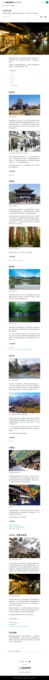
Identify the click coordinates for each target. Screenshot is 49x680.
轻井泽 (12, 78)
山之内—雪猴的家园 (14, 85)
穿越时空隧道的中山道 (13, 525)
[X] (19, 661)
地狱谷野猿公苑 (12, 624)
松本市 (12, 74)
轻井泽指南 (11, 347)
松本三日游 (11, 175)
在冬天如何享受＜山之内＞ (14, 622)
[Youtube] (29, 661)
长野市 (12, 76)
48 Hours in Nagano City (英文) (15, 260)
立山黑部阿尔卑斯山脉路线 (24, 422)
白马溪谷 (11, 441)
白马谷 (12, 81)
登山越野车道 (35, 389)
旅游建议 (7, 5)
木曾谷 (12, 83)
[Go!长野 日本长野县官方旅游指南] (12, 2)
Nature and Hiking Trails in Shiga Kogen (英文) (19, 626)
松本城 (34, 122)
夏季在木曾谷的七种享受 (14, 529)
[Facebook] (23, 661)
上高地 (28, 156)
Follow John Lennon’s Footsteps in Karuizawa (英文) (20, 349)
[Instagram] (26, 661)
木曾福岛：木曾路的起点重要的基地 (16, 527)
